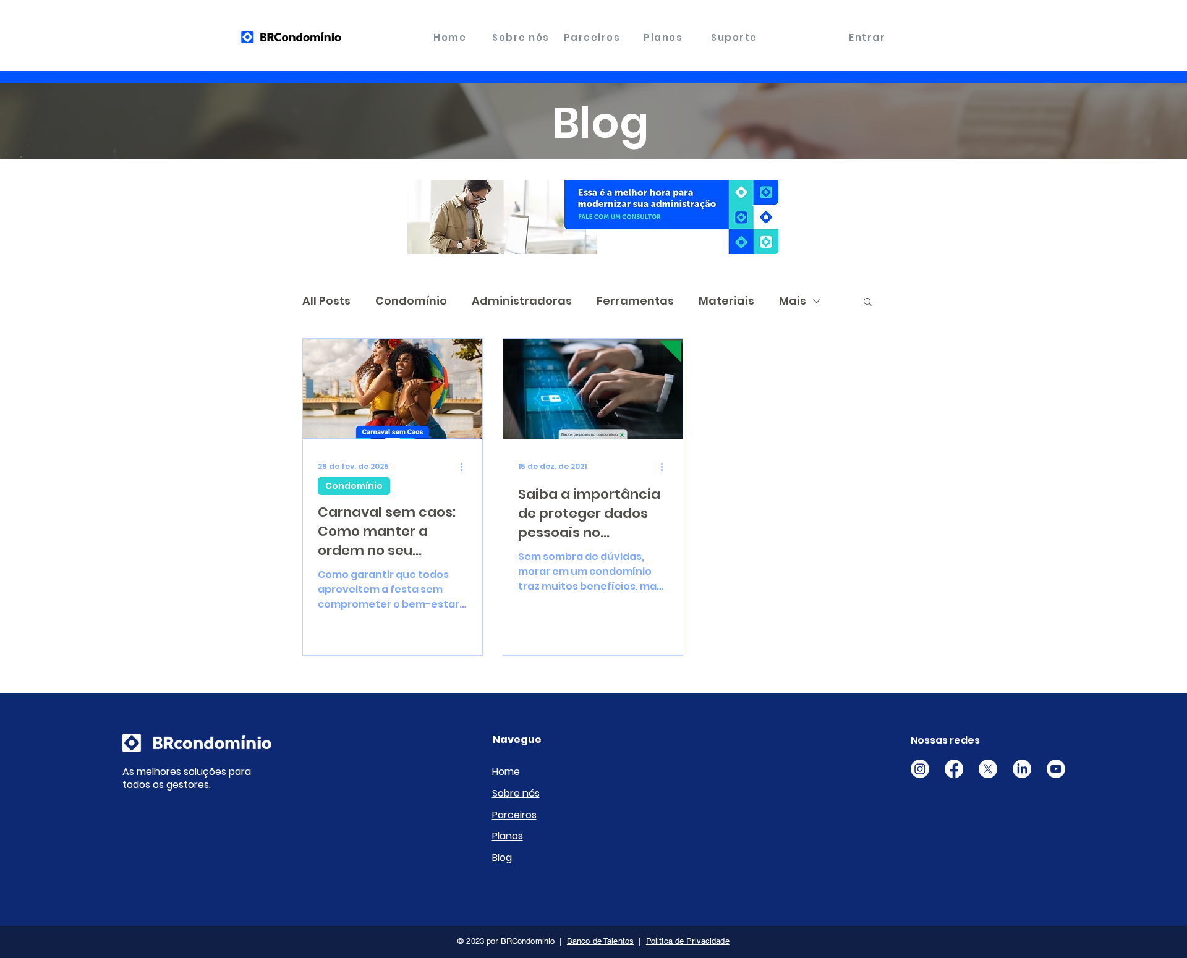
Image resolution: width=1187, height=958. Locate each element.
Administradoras (522, 300)
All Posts (326, 300)
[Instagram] (920, 769)
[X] (988, 769)
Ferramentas (635, 300)
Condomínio (411, 300)
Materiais (726, 300)
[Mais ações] (465, 466)
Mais (792, 300)
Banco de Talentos (600, 941)
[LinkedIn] (1022, 769)
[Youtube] (1056, 769)
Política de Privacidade (688, 941)
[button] (868, 302)
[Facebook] (954, 769)
